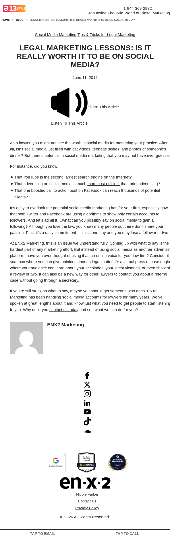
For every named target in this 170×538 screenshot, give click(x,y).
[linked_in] (87, 405)
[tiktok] (87, 424)
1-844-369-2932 (138, 8)
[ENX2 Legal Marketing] (85, 483)
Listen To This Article (69, 123)
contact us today (63, 310)
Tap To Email (42, 534)
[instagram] (87, 396)
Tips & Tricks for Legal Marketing (106, 34)
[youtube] (87, 414)
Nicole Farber (87, 494)
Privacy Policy (87, 508)
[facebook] (87, 378)
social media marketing (85, 155)
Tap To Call (127, 534)
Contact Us (87, 501)
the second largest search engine (73, 177)
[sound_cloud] (87, 433)
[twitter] (87, 387)
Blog (19, 19)
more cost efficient (103, 184)
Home (6, 19)
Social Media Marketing (55, 34)
